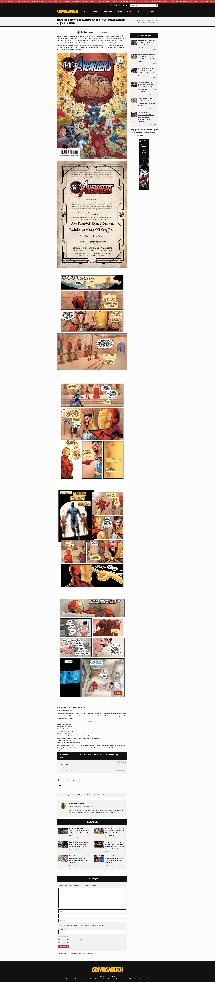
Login (126, 5)
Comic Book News (77, 795)
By (92, 795)
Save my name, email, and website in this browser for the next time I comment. (82, 925)
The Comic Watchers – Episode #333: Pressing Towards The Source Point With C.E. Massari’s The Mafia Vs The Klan (115, 845)
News (84, 795)
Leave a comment (114, 795)
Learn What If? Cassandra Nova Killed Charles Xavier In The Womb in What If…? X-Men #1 (159, 1)
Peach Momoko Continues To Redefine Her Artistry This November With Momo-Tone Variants (78, 859)
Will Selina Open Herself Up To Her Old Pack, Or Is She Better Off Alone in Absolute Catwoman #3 (102, 1)
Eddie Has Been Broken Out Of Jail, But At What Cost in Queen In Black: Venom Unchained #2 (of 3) (41, 1)
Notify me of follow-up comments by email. (73, 940)
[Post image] (63, 831)
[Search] (156, 5)
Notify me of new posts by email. (70, 943)
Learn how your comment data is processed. (87, 953)
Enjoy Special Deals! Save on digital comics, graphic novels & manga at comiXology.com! (144, 133)
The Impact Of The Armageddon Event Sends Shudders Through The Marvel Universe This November (115, 859)
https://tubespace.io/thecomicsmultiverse (80, 806)
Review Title (62, 929)
